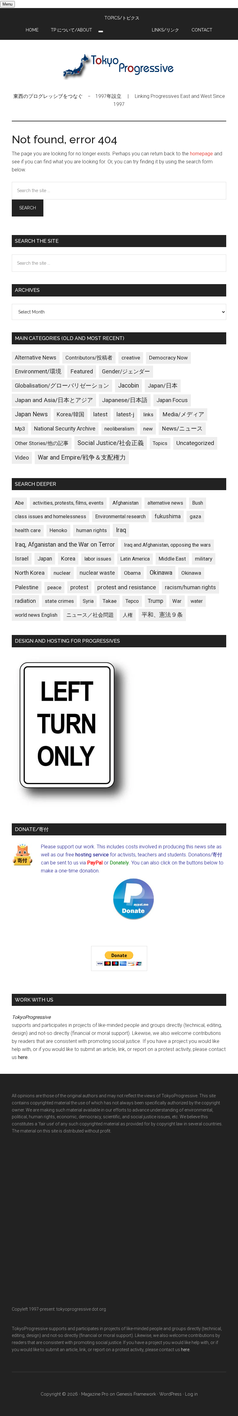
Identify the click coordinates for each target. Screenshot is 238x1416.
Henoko (58, 530)
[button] (100, 31)
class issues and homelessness (50, 516)
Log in (191, 1394)
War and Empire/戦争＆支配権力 (82, 457)
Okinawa (161, 572)
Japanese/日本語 (125, 400)
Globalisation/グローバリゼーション (62, 385)
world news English (36, 615)
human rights (91, 530)
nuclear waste (97, 572)
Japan (44, 559)
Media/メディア (183, 414)
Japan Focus (172, 400)
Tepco (132, 601)
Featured (81, 371)
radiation (25, 601)
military (203, 559)
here (23, 1057)
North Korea (30, 572)
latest (100, 414)
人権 (128, 615)
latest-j (125, 414)
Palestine (26, 587)
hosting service (92, 855)
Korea (68, 559)
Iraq (121, 530)
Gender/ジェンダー (126, 371)
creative (130, 358)
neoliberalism (119, 429)
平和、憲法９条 (162, 614)
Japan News (31, 414)
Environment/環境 (38, 371)
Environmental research (120, 516)
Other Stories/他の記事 (41, 443)
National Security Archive (64, 428)
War (177, 601)
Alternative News (35, 358)
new (148, 429)
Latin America (135, 559)
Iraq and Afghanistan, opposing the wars (167, 545)
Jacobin (128, 385)
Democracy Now (168, 358)
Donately (119, 863)
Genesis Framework (136, 1394)
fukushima (168, 516)
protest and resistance (126, 587)
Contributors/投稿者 (88, 358)
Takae (110, 601)
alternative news (165, 503)
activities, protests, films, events (68, 503)
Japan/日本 (163, 385)
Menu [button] (7, 4)
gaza (195, 516)
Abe (19, 503)
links (148, 415)
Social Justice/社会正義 (110, 443)
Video (22, 458)
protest (79, 587)
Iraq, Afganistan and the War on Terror (65, 544)
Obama (132, 573)
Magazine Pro (94, 1394)
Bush (197, 503)
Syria (88, 601)
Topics (160, 443)
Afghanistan (125, 503)
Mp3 (20, 429)
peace (54, 587)
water (197, 601)
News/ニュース (182, 428)
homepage (201, 154)
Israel (22, 559)
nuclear (62, 573)
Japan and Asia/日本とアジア (54, 400)
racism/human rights (190, 587)
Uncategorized (195, 443)
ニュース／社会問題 (90, 615)
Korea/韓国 (70, 414)
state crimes (59, 601)
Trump (155, 601)
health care (28, 530)
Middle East (172, 559)
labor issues (97, 559)
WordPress (170, 1394)
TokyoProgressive (119, 66)
